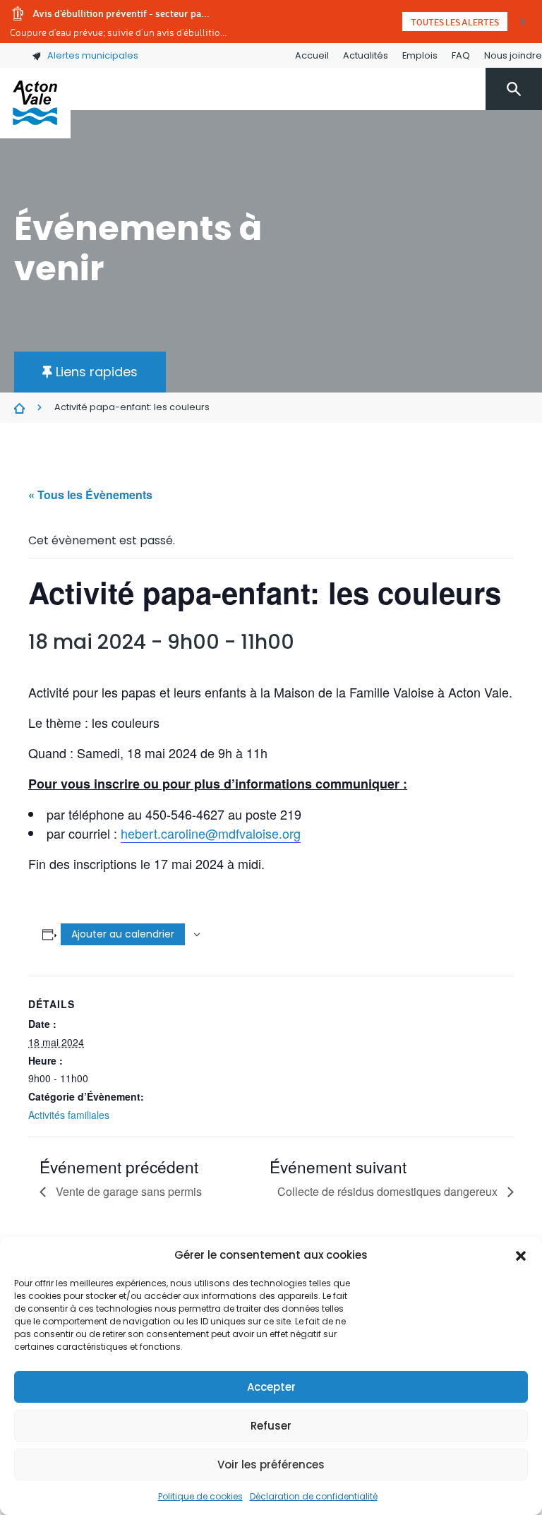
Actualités (365, 55)
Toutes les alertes (455, 22)
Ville (174, 166)
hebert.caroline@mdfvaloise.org (211, 833)
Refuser (271, 1425)
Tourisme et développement (435, 166)
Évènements (19, 408)
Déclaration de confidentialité (314, 1496)
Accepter (271, 1386)
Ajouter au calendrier (122, 934)
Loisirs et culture (299, 166)
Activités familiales (68, 1115)
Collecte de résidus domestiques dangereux (388, 1191)
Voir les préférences (271, 1464)
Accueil (312, 55)
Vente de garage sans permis (127, 1191)
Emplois (420, 55)
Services (220, 166)
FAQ (461, 55)
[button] (521, 1255)
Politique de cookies (200, 1496)
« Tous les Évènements (90, 494)
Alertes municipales (92, 55)
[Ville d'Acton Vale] (35, 103)
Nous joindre (513, 55)
